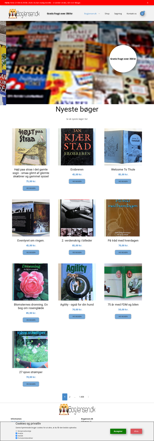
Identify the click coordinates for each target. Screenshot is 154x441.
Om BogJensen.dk (18, 421)
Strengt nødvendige (24, 431)
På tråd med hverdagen (123, 240)
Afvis (136, 431)
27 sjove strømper (31, 372)
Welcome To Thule (123, 169)
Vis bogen (30, 188)
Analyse (20, 433)
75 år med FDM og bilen (123, 304)
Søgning (118, 13)
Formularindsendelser (25, 438)
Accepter (118, 431)
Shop (107, 13)
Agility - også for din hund (77, 304)
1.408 (81, 396)
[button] (4, 63)
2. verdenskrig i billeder (77, 240)
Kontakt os (132, 13)
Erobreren (77, 169)
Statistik (20, 436)
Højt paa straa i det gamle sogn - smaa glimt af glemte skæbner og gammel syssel (31, 173)
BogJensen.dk (90, 13)
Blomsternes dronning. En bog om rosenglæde (31, 306)
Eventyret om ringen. (30, 240)
